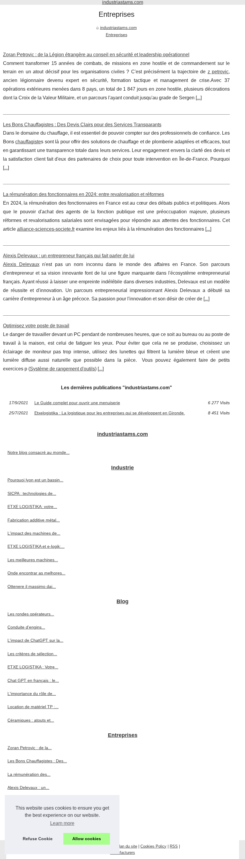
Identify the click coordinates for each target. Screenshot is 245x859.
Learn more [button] (62, 823)
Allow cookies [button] (86, 838)
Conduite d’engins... (26, 627)
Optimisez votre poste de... (32, 800)
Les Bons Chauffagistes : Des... (37, 760)
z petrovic (218, 71)
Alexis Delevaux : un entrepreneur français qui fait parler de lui (68, 255)
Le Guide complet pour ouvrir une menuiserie (77, 403)
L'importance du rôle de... (31, 693)
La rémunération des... (28, 774)
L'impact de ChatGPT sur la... (35, 640)
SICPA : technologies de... (31, 493)
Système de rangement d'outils (62, 368)
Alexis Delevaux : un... (28, 787)
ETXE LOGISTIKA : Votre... (32, 667)
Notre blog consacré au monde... (38, 452)
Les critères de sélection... (32, 653)
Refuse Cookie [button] (38, 838)
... (198, 97)
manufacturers (122, 852)
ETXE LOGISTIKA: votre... (32, 506)
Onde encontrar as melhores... (36, 573)
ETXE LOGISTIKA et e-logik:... (36, 546)
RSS (174, 846)
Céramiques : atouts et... (30, 720)
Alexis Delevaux (21, 264)
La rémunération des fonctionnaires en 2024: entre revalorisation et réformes (83, 194)
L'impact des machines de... (33, 533)
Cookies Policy (153, 846)
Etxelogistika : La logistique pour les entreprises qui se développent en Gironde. (109, 413)
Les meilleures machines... (32, 559)
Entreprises (116, 34)
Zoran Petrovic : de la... (29, 747)
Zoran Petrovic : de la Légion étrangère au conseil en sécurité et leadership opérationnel (96, 54)
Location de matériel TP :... (33, 706)
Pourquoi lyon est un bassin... (35, 480)
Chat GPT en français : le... (33, 680)
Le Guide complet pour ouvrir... (36, 814)
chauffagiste (28, 141)
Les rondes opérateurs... (30, 614)
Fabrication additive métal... (33, 520)
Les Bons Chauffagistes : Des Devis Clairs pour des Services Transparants (82, 124)
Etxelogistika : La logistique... (34, 827)
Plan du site (127, 846)
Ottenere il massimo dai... (31, 586)
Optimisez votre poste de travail (36, 325)
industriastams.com (118, 27)
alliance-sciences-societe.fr (46, 229)
